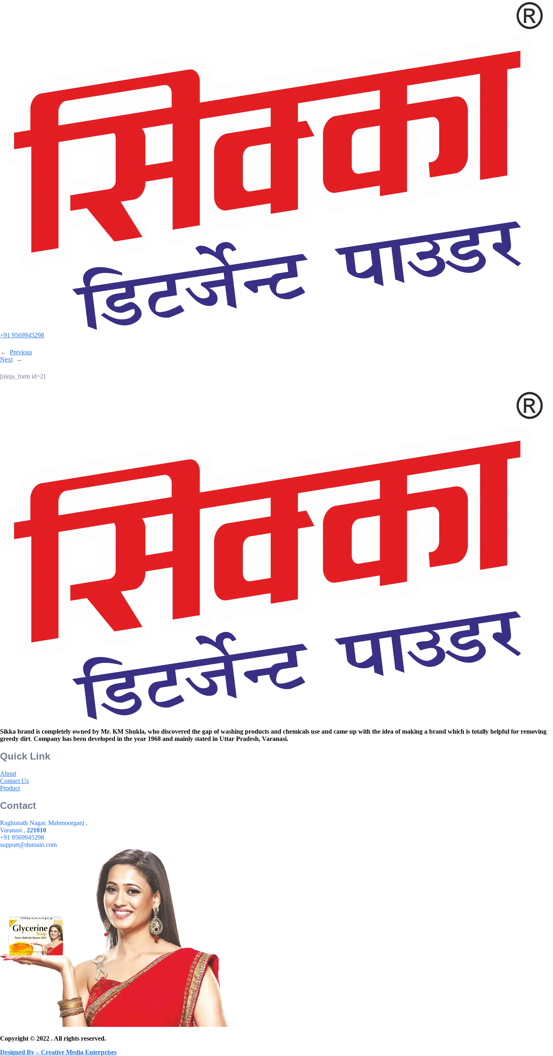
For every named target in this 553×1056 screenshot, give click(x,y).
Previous (21, 352)
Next (6, 359)
